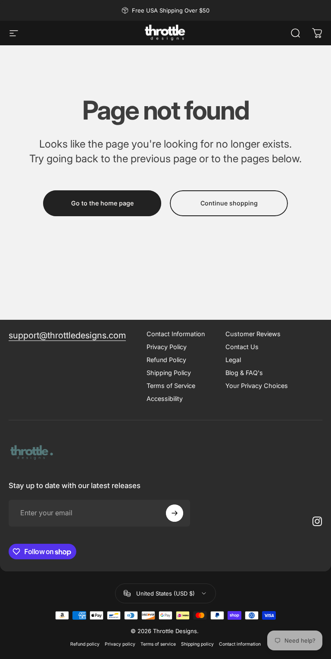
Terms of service (158, 644)
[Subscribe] (174, 513)
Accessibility (165, 398)
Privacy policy (120, 644)
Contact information (240, 644)
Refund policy (85, 644)
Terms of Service (171, 385)
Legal (233, 359)
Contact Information (176, 333)
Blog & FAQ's (244, 372)
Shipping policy (197, 644)
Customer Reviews (253, 333)
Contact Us (242, 346)
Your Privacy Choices (256, 385)
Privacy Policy (167, 346)
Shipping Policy (169, 372)
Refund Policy (166, 359)
